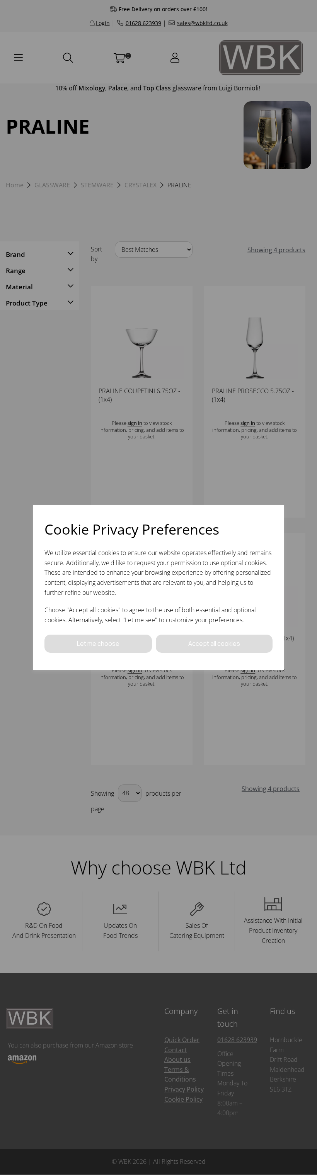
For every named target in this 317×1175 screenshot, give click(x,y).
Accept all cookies (214, 643)
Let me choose (98, 643)
